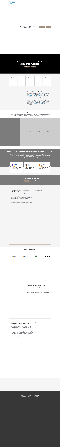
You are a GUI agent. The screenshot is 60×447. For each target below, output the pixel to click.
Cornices (22, 397)
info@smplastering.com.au (38, 396)
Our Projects (29, 395)
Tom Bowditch (29, 164)
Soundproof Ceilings (23, 396)
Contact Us (29, 397)
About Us (29, 396)
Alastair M (15, 164)
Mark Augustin (43, 164)
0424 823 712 (37, 395)
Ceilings (22, 395)
